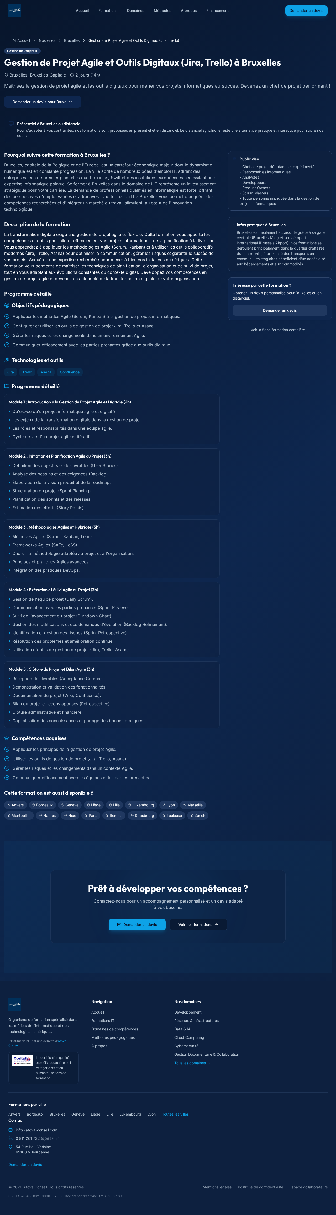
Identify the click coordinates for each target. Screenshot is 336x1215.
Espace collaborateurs (309, 1187)
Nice (72, 815)
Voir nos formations (195, 924)
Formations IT (102, 1020)
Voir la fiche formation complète (278, 329)
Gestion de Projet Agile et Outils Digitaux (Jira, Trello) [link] (133, 40)
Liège (96, 805)
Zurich (200, 815)
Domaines (135, 10)
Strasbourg (144, 815)
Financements (218, 10)
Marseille (195, 805)
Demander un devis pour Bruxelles (43, 101)
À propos (189, 10)
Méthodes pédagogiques (113, 1037)
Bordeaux (44, 805)
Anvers (18, 805)
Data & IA (182, 1029)
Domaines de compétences (114, 1029)
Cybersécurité (186, 1046)
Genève (71, 805)
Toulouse (174, 815)
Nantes (49, 815)
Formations (108, 10)
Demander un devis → (27, 1164)
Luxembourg (143, 805)
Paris (93, 815)
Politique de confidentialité (260, 1187)
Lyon (171, 805)
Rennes (116, 815)
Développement (188, 1012)
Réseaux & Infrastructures (196, 1020)
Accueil (82, 10)
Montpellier (21, 815)
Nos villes (47, 40)
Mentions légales (217, 1187)
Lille (116, 805)
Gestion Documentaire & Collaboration (206, 1054)
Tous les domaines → (192, 1063)
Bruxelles (72, 40)
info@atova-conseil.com (36, 1130)
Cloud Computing (189, 1037)
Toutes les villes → (177, 1114)
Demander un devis (306, 10)
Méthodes (162, 10)
